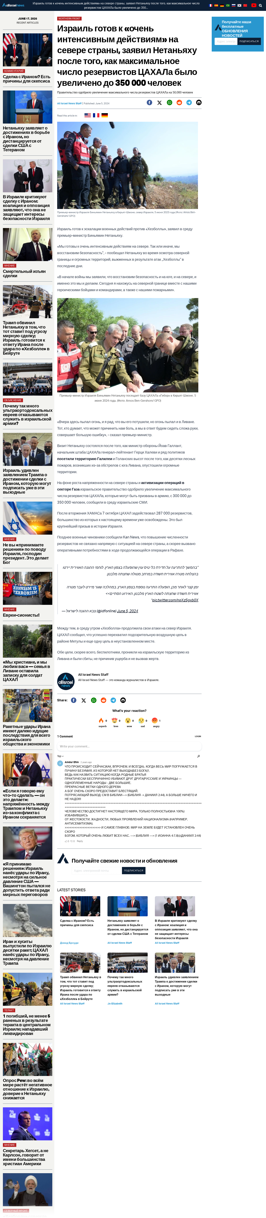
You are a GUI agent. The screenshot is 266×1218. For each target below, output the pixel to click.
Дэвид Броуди (69, 942)
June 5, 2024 (127, 611)
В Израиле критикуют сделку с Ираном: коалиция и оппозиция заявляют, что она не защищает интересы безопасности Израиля (26, 207)
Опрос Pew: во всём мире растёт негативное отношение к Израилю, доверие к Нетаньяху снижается (27, 1089)
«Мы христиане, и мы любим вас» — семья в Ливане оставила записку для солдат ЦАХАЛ (26, 670)
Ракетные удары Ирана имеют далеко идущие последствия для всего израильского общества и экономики (26, 735)
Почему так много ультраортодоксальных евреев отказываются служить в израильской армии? (27, 414)
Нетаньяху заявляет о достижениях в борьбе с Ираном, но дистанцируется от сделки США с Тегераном (26, 138)
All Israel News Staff (69, 103)
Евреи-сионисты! (21, 615)
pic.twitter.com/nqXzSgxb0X (175, 600)
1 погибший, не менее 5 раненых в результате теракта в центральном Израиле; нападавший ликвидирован (26, 1024)
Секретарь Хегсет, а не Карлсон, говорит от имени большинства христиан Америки (25, 1157)
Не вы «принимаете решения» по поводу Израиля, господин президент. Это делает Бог (26, 553)
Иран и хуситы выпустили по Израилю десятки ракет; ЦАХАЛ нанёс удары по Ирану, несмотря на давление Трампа (27, 952)
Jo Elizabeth (114, 1003)
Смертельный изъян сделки (24, 273)
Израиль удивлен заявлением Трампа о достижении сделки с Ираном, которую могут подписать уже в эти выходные (27, 481)
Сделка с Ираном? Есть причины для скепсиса (26, 79)
